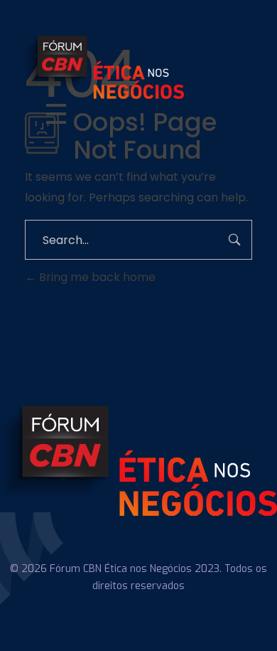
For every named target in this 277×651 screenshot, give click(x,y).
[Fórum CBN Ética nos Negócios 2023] (138, 67)
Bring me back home (96, 277)
